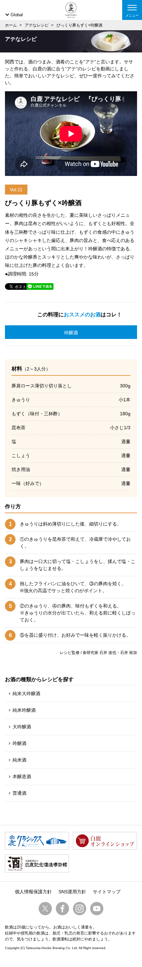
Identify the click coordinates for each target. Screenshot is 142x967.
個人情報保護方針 (33, 891)
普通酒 (19, 793)
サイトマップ (107, 891)
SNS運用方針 (72, 891)
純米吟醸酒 (24, 710)
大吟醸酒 (22, 726)
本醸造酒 (22, 776)
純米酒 (19, 760)
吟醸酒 (71, 332)
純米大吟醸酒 (26, 693)
